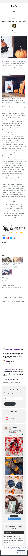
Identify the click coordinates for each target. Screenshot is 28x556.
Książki (8, 285)
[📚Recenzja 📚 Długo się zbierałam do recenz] (14, 504)
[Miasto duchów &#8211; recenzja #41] (7, 260)
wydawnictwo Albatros (6, 289)
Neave (14, 30)
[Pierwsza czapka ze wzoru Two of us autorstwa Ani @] (14, 485)
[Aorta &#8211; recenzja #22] (7, 272)
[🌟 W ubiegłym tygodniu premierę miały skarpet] (14, 466)
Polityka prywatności (21, 550)
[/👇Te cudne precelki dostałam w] (14, 446)
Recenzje (12, 285)
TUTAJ (15, 542)
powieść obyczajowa (12, 287)
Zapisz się (10, 404)
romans (21, 287)
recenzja (17, 287)
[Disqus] (14, 326)
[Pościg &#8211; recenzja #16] (18, 260)
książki (5, 287)
